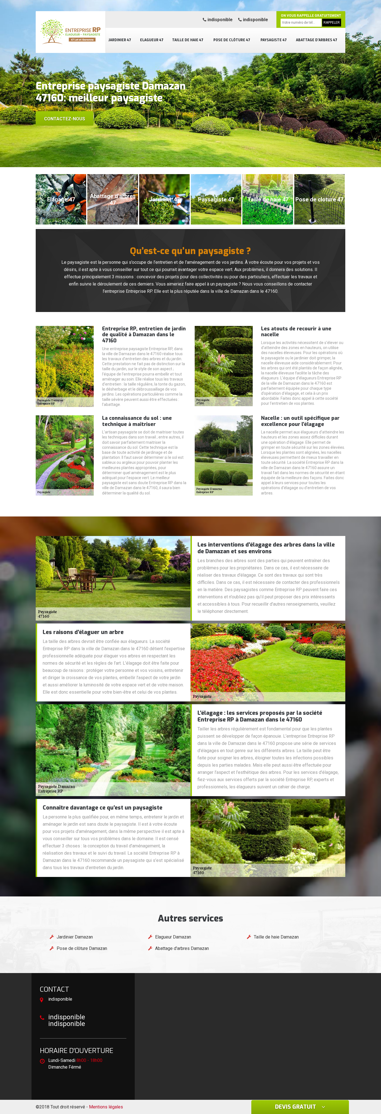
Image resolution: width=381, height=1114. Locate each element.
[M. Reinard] (70, 32)
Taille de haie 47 (187, 40)
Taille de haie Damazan (276, 937)
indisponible (219, 19)
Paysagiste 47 (274, 40)
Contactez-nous (64, 118)
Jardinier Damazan (75, 937)
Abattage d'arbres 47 (316, 40)
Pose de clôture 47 (231, 40)
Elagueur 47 (151, 40)
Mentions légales (106, 1107)
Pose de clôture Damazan (82, 948)
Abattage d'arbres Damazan (182, 948)
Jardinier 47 (119, 40)
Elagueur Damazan (173, 937)
